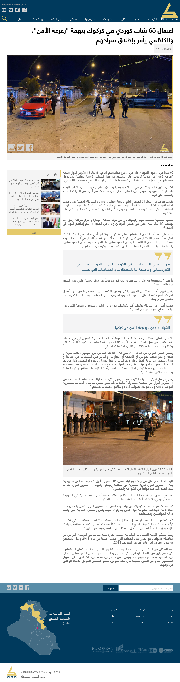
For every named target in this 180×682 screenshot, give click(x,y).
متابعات (169, 621)
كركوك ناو (167, 164)
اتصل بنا (112, 615)
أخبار (171, 609)
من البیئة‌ (140, 615)
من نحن (113, 621)
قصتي (141, 609)
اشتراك (110, 588)
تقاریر (170, 615)
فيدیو (114, 609)
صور (142, 621)
